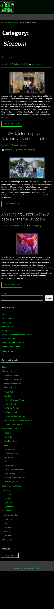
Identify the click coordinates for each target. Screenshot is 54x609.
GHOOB (6, 488)
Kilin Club (7, 492)
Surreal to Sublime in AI (13, 467)
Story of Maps (9, 463)
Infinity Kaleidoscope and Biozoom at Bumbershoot (22, 135)
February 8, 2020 (21, 64)
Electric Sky (8, 434)
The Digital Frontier (11, 405)
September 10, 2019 (22, 144)
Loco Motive (8, 524)
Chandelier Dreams (11, 373)
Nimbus (6, 528)
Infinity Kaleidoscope (26, 148)
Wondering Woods (11, 479)
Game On (7, 442)
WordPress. (35, 566)
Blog (41, 64)
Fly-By (4, 328)
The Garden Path (10, 409)
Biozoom (35, 64)
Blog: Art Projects (9, 368)
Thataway (7, 533)
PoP (5, 459)
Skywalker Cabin (10, 504)
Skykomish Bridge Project (13, 397)
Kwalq (4, 311)
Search (3, 291)
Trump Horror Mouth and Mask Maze (18, 417)
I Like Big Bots (9, 446)
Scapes (7, 57)
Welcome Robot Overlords (14, 475)
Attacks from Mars (10, 512)
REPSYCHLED (7, 324)
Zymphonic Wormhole (12, 421)
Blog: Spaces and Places (12, 483)
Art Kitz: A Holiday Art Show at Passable (18, 332)
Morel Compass (9, 385)
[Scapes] (27, 81)
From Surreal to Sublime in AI (14, 340)
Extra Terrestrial (8, 336)
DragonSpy (6, 320)
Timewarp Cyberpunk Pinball (15, 413)
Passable (7, 496)
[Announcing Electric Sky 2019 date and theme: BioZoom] (27, 241)
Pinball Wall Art (9, 389)
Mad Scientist (8, 454)
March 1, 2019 (19, 223)
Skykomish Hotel (10, 401)
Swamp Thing (9, 471)
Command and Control (11, 344)
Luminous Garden (10, 450)
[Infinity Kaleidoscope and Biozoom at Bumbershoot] (27, 166)
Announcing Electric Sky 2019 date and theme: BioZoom (25, 214)
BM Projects (7, 508)
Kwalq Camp (7, 315)
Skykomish (7, 500)
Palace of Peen (8, 348)
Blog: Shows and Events (11, 22)
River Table (7, 393)
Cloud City (7, 516)
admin (7, 64)
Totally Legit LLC (9, 537)
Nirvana (26, 566)
